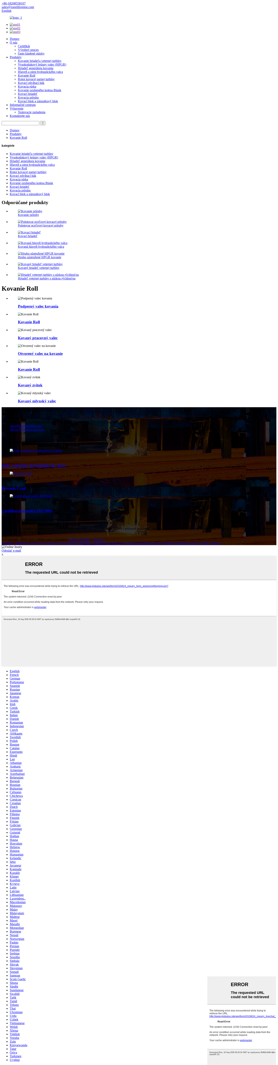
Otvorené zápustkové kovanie (143, 543)
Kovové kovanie (47, 543)
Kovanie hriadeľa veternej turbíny (39, 61)
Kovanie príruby (28, 215)
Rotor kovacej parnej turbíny (36, 79)
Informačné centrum (23, 105)
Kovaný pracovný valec (38, 338)
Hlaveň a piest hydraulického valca (40, 72)
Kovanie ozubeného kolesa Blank (39, 90)
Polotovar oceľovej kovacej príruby (40, 225)
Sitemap (98, 539)
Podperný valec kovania (38, 306)
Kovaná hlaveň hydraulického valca (41, 246)
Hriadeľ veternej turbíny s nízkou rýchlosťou (47, 278)
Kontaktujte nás (20, 116)
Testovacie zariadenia (31, 112)
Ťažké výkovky (211, 543)
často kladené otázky (31, 53)
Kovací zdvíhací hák (31, 83)
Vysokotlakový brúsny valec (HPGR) (42, 64)
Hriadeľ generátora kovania (35, 68)
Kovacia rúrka (27, 86)
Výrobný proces (28, 50)
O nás (13, 42)
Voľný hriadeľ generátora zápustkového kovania (91, 543)
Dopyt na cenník (12, 536)
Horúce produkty (79, 539)
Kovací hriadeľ (27, 94)
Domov (15, 39)
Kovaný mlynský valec (37, 401)
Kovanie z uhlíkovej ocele (18, 543)
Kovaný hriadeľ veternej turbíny (38, 268)
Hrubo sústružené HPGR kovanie (39, 257)
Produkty (16, 57)
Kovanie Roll (26, 75)
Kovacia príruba (28, 97)
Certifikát (24, 46)
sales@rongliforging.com (26, 426)
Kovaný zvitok (30, 385)
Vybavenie (16, 108)
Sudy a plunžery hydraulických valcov (34, 465)
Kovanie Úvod (14, 488)
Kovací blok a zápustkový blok (38, 101)
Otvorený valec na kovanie (40, 353)
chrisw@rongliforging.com (27, 429)
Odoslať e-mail (11, 550)
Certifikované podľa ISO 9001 (27, 511)
